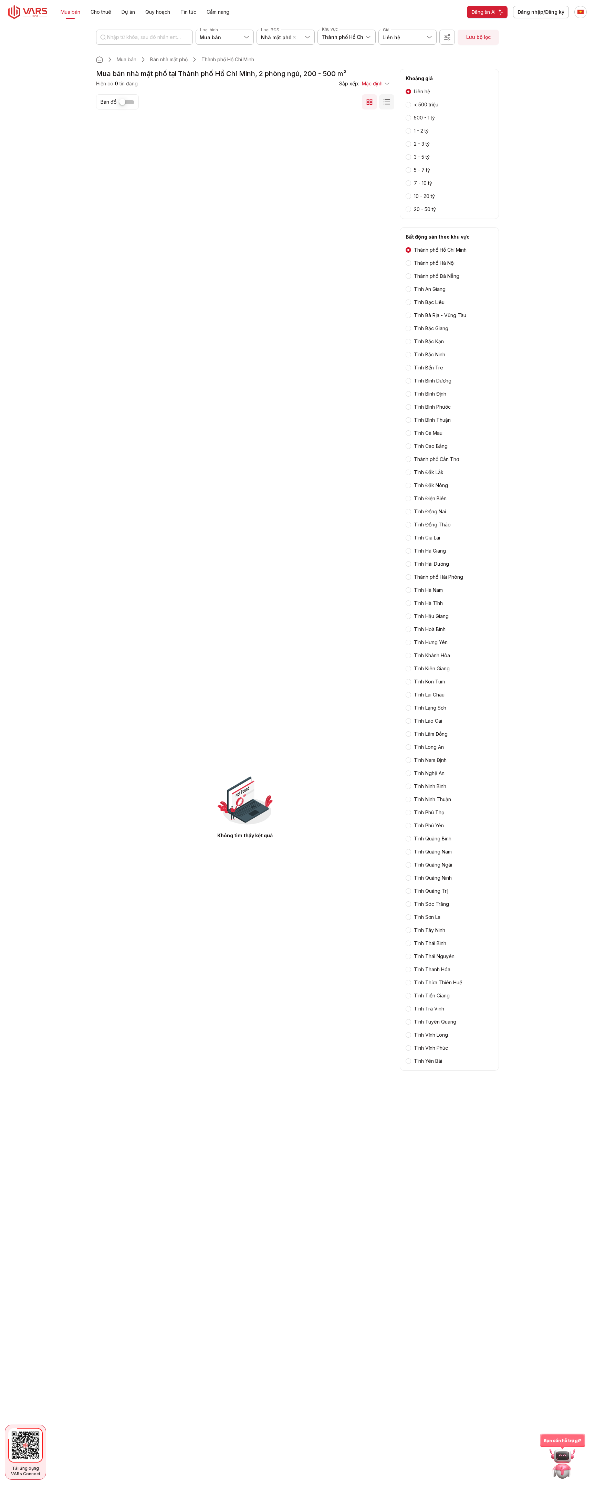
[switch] (126, 102)
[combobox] (298, 37)
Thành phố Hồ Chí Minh (227, 59)
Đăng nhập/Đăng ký (541, 12)
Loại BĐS (270, 29)
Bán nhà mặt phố (169, 59)
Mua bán (126, 59)
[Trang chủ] (99, 59)
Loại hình (209, 29)
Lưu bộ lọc (478, 37)
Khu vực (330, 29)
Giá (386, 29)
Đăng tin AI (483, 12)
